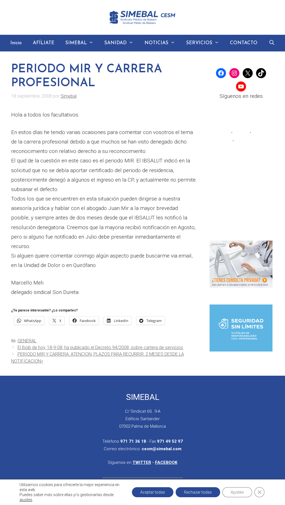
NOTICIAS (156, 43)
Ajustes (237, 492)
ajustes (25, 499)
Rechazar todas (198, 492)
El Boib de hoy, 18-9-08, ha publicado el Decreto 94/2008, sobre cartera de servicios (100, 347)
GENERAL (27, 340)
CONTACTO (243, 43)
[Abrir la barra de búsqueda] (271, 43)
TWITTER (141, 462)
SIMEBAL (76, 43)
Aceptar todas (152, 492)
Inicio (16, 43)
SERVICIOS (199, 43)
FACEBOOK (166, 462)
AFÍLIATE (43, 43)
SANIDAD (115, 43)
